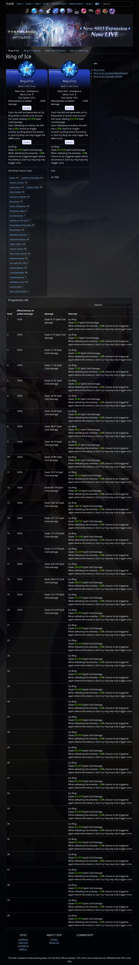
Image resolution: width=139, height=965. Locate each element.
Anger (12, 177)
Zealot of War (33, 187)
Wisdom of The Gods (19, 220)
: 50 (14, 177)
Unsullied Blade (17, 272)
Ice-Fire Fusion (16, 215)
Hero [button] (19, 3)
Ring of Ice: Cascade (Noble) (108, 76)
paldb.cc (23, 949)
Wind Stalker (15, 192)
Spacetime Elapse (18, 239)
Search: (98, 304)
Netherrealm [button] (75, 3)
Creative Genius (17, 277)
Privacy (54, 939)
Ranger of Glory (17, 182)
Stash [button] (28, 3)
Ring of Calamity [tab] (32, 50)
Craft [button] (45, 3)
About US (54, 942)
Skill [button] (37, 3)
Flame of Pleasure (18, 206)
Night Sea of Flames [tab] (55, 50)
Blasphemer (15, 229)
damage (49, 313)
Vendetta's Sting (17, 282)
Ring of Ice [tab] (13, 50)
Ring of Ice (99, 69)
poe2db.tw (23, 945)
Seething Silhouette (30, 177)
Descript (72, 313)
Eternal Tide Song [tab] (79, 50)
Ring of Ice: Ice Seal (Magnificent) (111, 73)
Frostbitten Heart (17, 211)
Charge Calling (16, 248)
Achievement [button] (58, 3)
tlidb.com (23, 942)
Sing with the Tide (18, 263)
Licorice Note (15, 286)
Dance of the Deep (18, 291)
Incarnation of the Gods (20, 225)
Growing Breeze (17, 258)
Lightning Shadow (18, 196)
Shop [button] (88, 3)
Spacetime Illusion (18, 234)
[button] (98, 3)
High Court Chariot (18, 253)
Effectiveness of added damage (25, 312)
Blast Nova (14, 201)
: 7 (18, 211)
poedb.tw (23, 939)
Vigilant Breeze (16, 267)
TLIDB (10, 4)
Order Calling (16, 244)
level (9, 313)
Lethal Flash (15, 187)
